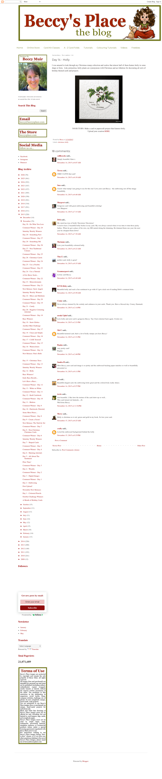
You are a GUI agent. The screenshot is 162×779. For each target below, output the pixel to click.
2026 (23, 175)
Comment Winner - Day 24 (33, 261)
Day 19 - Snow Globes (31, 322)
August (26, 511)
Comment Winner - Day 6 (32, 435)
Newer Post (57, 445)
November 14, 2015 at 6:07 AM (69, 162)
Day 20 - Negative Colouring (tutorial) (33, 310)
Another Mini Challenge (32, 325)
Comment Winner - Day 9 (32, 405)
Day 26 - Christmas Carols (32, 257)
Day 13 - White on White (32, 388)
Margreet (61, 202)
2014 (23, 541)
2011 (23, 552)
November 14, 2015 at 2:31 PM (68, 337)
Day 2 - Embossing (30, 483)
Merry (59, 413)
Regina (60, 345)
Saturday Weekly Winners (32, 231)
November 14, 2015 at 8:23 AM (69, 248)
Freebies (136, 48)
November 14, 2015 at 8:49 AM (69, 278)
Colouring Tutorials (106, 48)
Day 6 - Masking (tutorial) (32, 453)
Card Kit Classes (52, 48)
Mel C (59, 330)
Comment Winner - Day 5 (32, 446)
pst (58, 379)
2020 (23, 196)
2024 (23, 182)
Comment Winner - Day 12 (33, 384)
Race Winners (28, 319)
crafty (59, 428)
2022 (23, 189)
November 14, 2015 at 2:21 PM (68, 322)
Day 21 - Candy (29, 306)
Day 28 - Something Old (32, 241)
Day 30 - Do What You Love (33, 224)
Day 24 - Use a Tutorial (31, 271)
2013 (23, 545)
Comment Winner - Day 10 (33, 398)
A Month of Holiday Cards (32, 500)
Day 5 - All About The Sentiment (31, 457)
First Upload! (27, 486)
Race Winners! (28, 374)
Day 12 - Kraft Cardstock (32, 395)
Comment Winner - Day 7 (32, 426)
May (25, 522)
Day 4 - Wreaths (29, 469)
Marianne (61, 242)
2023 (23, 185)
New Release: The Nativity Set (34, 423)
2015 (23, 214)
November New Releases (32, 490)
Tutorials (88, 48)
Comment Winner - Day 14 (33, 350)
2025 (23, 178)
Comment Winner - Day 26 (33, 245)
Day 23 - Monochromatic (32, 282)
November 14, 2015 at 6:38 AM (69, 177)
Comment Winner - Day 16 (33, 336)
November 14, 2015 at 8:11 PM (68, 371)
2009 (23, 559)
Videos (124, 48)
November (27, 221)
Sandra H (61, 362)
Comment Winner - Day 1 (32, 479)
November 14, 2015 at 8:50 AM (69, 293)
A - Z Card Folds (71, 48)
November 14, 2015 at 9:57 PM (68, 386)
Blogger (85, 761)
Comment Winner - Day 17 (33, 329)
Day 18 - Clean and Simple (33, 332)
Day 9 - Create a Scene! (31, 419)
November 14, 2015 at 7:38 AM (69, 234)
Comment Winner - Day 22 (33, 278)
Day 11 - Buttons (29, 402)
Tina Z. (60, 256)
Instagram (24, 159)
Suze (59, 185)
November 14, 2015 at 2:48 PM (68, 354)
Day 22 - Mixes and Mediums (34, 296)
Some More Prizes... (30, 412)
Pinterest (23, 162)
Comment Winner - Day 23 (33, 268)
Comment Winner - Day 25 (33, 254)
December (27, 217)
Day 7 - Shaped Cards (31, 442)
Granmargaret (63, 271)
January (26, 537)
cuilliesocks (61, 155)
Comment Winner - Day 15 (33, 343)
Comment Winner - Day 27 (33, 238)
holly (66, 142)
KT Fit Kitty (62, 286)
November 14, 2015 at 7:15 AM (69, 211)
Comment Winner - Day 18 (33, 315)
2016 (23, 211)
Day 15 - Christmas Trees (32, 360)
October (26, 504)
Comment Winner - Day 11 (33, 391)
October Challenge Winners (33, 496)
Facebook (24, 156)
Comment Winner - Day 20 (33, 299)
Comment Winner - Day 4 (32, 449)
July (25, 515)
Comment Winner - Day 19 (33, 303)
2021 (23, 192)
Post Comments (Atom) (70, 450)
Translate (35, 649)
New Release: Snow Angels (33, 289)
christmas (61, 142)
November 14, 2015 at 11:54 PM (69, 406)
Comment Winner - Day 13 (33, 364)
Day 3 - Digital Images (31, 476)
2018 (23, 203)
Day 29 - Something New (32, 234)
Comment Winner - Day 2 (32, 472)
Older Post (141, 445)
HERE (107, 131)
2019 (23, 200)
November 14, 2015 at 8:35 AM (69, 263)
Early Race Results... (30, 378)
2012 (23, 548)
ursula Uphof (62, 315)
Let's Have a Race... (30, 381)
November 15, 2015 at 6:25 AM (69, 420)
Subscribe (32, 608)
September (27, 508)
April (25, 526)
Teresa (59, 170)
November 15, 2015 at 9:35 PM (68, 435)
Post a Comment (61, 440)
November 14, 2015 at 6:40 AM (69, 194)
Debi (59, 219)
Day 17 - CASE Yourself (32, 339)
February (26, 533)
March (25, 529)
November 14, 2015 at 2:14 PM (68, 307)
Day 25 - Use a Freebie (31, 264)
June (25, 519)
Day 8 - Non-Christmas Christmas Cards (31, 431)
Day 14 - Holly (28, 371)
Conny (59, 300)
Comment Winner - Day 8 (32, 416)
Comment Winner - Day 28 (33, 227)
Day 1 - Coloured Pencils (32, 493)
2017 (23, 207)
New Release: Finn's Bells (32, 353)
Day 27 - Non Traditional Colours (32, 249)
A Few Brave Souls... (30, 275)
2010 (23, 555)
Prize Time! (27, 462)
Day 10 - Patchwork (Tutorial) (34, 409)
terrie (59, 394)
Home (20, 48)
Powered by (26, 615)
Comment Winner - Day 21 (33, 285)
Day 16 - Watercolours (31, 346)
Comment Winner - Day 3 (32, 465)
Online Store (33, 48)
